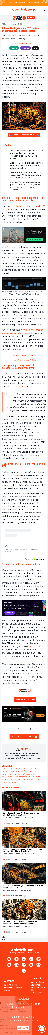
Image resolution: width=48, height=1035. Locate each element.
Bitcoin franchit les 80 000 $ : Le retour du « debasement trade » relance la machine (20, 923)
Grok (35, 48)
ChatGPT (14, 48)
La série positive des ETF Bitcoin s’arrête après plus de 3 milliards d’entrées (22, 814)
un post (20, 386)
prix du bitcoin (12, 475)
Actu (12, 24)
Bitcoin (34, 646)
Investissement (24, 823)
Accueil (5, 24)
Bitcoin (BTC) (24, 39)
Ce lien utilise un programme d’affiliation (24, 360)
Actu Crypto (20, 24)
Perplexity (25, 48)
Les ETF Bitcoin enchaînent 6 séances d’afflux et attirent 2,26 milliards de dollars (22, 850)
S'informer (13, 39)
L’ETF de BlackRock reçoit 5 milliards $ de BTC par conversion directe (23, 886)
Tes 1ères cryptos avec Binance (24, 355)
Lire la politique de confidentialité (13, 1025)
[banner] (24, 235)
